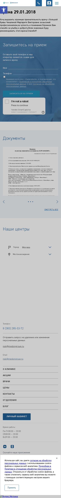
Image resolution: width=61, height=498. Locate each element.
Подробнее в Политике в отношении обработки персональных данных (28, 469)
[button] (3, 10)
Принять (12, 488)
